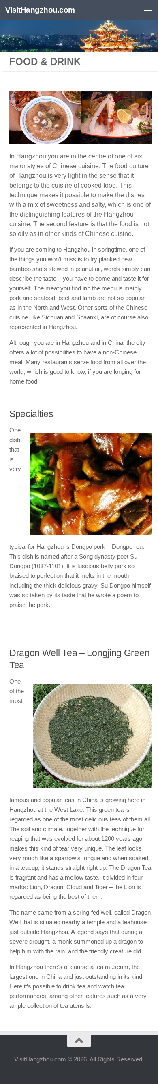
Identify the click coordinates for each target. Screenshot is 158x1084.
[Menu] (148, 10)
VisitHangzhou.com (40, 10)
